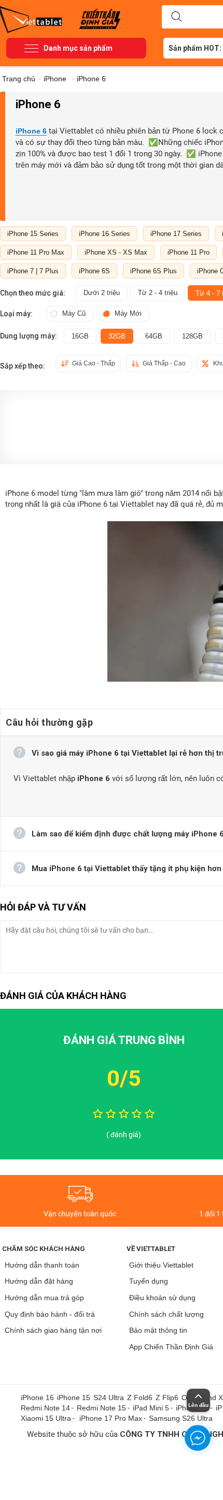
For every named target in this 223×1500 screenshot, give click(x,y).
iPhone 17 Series (176, 234)
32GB (117, 336)
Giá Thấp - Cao (164, 363)
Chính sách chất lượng (166, 1314)
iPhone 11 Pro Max (35, 252)
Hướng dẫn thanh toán (42, 1265)
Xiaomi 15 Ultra (46, 1418)
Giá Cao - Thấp (93, 363)
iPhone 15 (73, 1397)
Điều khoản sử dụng (162, 1297)
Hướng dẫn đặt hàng (39, 1281)
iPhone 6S (94, 271)
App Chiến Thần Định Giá (171, 1347)
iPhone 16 (37, 1397)
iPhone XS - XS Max (116, 252)
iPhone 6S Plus (153, 271)
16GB (80, 336)
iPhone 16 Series (104, 234)
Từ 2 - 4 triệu (157, 293)
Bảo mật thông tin (158, 1330)
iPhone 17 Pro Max (110, 1418)
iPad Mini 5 (151, 1408)
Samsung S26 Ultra (181, 1418)
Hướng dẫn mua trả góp (44, 1297)
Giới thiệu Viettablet (161, 1265)
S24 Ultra (108, 1397)
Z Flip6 (167, 1397)
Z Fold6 (139, 1397)
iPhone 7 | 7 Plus (33, 271)
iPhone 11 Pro (189, 252)
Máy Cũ (74, 313)
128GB (192, 336)
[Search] (176, 17)
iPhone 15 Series (33, 234)
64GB (153, 336)
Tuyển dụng (148, 1281)
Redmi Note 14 (45, 1408)
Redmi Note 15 (101, 1408)
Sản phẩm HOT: (195, 48)
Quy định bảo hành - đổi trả (50, 1314)
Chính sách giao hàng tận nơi (53, 1330)
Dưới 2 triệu (101, 293)
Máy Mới (128, 313)
